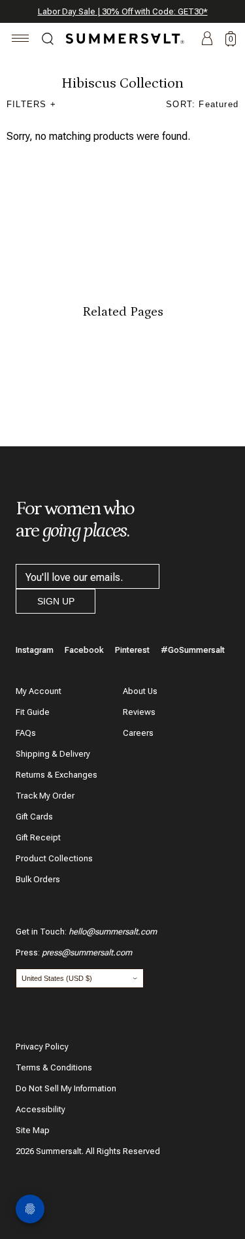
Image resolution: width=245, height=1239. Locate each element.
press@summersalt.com (87, 952)
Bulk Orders (38, 879)
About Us (140, 691)
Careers (138, 733)
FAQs (26, 733)
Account (207, 39)
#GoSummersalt (193, 650)
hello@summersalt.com (113, 931)
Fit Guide (33, 712)
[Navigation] (20, 40)
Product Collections (54, 858)
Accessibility (40, 1109)
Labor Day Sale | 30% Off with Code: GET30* (123, 11)
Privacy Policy (42, 1046)
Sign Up (55, 601)
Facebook (84, 650)
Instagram (35, 650)
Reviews (139, 712)
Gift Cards (34, 816)
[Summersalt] (122, 38)
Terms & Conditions (54, 1067)
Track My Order (45, 796)
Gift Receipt (38, 837)
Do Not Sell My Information (66, 1088)
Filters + (31, 104)
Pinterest (132, 650)
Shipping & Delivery (53, 754)
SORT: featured (202, 104)
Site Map (33, 1130)
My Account (38, 691)
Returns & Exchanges (56, 775)
